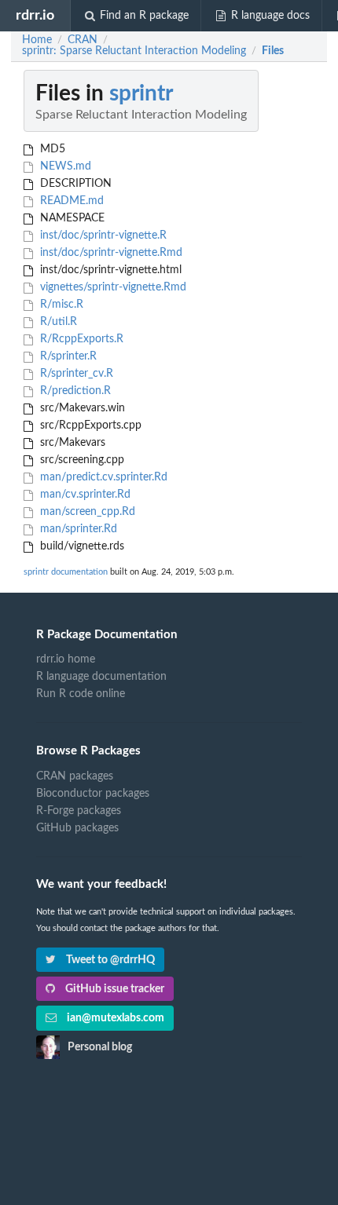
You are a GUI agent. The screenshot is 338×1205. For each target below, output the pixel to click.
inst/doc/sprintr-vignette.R (102, 235)
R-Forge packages (78, 810)
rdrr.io (35, 15)
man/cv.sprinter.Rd (83, 494)
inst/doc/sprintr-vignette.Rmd (109, 252)
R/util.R (57, 321)
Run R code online (80, 693)
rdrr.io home (65, 659)
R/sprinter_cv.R (75, 373)
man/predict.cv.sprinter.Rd (102, 477)
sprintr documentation (66, 572)
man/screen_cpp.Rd (86, 511)
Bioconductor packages (92, 793)
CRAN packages (74, 776)
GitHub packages (77, 828)
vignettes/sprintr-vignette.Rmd (111, 287)
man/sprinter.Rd (77, 529)
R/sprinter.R (67, 356)
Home (37, 40)
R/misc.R (60, 304)
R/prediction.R (74, 390)
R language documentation (101, 676)
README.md (70, 200)
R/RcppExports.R (80, 339)
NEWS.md (64, 166)
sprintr (141, 93)
